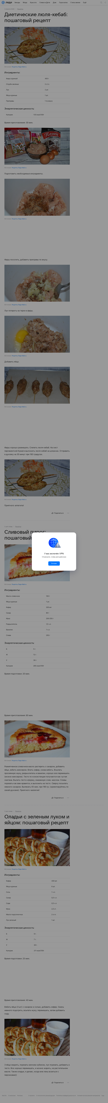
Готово (54, 563)
